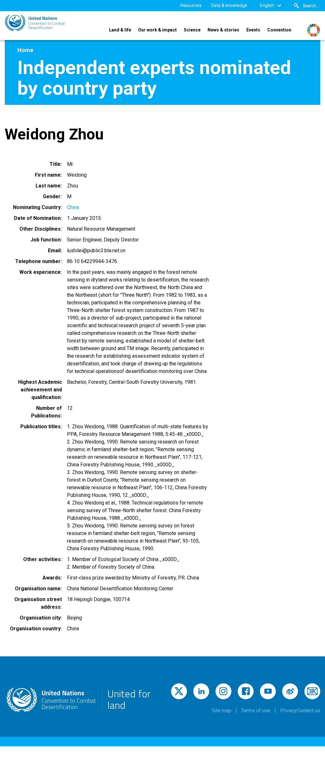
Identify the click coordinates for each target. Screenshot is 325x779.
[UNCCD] (35, 22)
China (73, 207)
